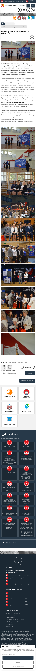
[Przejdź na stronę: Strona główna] (2, 23)
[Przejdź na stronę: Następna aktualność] (33, 367)
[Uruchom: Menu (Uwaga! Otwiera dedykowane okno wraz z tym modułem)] (33, 6)
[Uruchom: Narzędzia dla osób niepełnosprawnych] (28, 10)
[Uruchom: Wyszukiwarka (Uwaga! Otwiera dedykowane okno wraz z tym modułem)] (28, 6)
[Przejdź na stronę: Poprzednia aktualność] (22, 367)
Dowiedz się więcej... (8, 654)
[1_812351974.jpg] (18, 51)
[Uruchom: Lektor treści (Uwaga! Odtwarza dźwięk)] (20, 10)
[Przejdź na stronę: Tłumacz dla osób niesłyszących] (33, 10)
